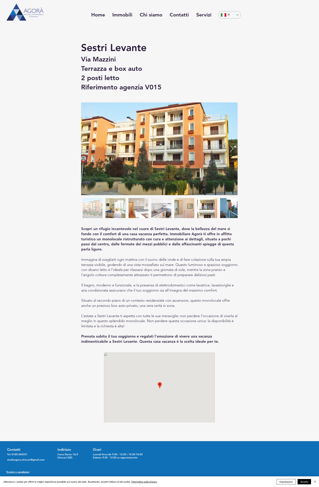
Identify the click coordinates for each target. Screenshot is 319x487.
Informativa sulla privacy (144, 481)
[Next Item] (232, 149)
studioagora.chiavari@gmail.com (26, 459)
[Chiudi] (315, 481)
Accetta (304, 481)
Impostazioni (286, 481)
